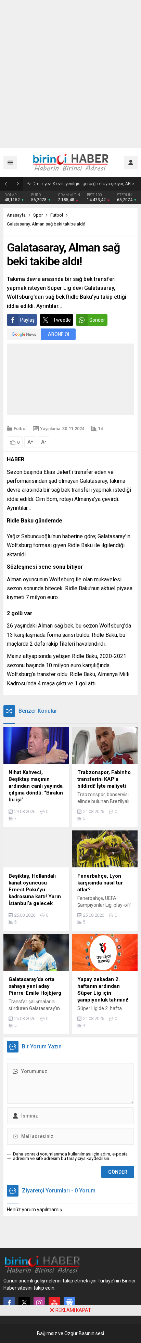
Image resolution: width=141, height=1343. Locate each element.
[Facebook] (9, 1302)
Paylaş (27, 320)
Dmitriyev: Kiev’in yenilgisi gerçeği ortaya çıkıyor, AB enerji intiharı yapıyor (85, 183)
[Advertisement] (70, 73)
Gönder (97, 320)
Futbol (56, 215)
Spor (38, 215)
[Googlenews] (69, 1302)
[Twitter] (24, 1302)
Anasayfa (16, 215)
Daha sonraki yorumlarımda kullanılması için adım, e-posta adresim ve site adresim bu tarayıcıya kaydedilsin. (70, 1156)
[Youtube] (54, 1302)
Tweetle (62, 320)
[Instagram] (39, 1302)
